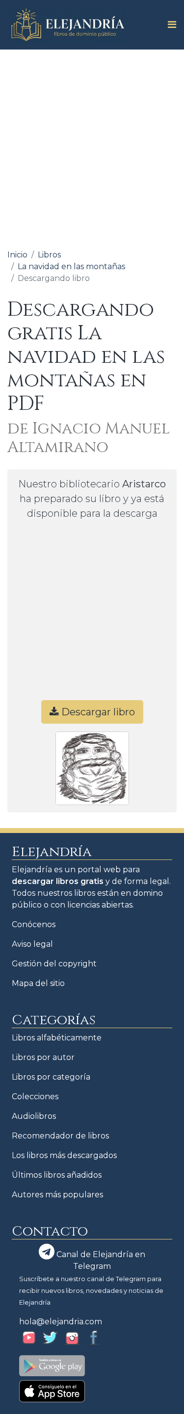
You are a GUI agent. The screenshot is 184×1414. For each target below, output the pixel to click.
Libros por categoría (51, 1077)
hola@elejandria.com (60, 1321)
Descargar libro (97, 712)
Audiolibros (34, 1116)
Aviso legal (32, 944)
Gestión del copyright (54, 963)
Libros (49, 254)
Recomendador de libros (60, 1135)
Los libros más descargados (64, 1155)
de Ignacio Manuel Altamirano (88, 438)
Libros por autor (43, 1057)
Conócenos (33, 924)
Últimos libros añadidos (57, 1175)
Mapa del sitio (38, 983)
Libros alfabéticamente (57, 1037)
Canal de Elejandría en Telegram (99, 1260)
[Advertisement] (92, 146)
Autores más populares (57, 1194)
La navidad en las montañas (71, 266)
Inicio (17, 254)
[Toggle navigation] (169, 24)
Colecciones (35, 1096)
